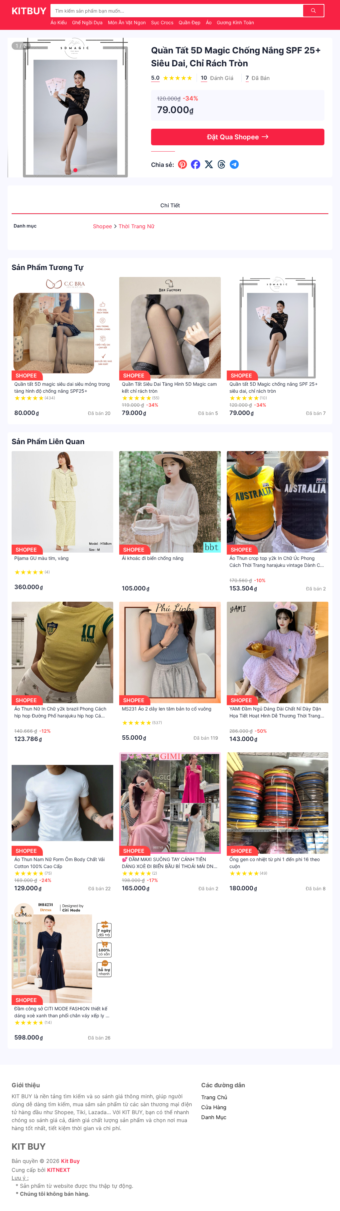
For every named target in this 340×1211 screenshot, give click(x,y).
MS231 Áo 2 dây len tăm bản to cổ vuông (167, 708)
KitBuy (29, 11)
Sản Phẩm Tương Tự (48, 267)
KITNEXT (58, 1170)
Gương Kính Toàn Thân (242, 22)
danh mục (213, 1117)
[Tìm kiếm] (313, 11)
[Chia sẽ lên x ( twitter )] (208, 164)
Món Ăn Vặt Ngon (127, 22)
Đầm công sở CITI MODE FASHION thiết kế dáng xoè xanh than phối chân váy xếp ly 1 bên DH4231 (61, 1015)
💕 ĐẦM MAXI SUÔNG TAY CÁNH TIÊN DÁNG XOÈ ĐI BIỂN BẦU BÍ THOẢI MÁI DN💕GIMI (167, 866)
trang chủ (214, 1097)
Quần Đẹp (190, 22)
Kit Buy (70, 1161)
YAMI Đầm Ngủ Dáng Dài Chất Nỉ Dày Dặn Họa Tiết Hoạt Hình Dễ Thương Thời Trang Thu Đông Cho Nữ (275, 715)
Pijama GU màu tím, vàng (41, 558)
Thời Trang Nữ (136, 226)
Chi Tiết (170, 205)
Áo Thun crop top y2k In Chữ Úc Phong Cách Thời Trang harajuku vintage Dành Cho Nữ (277, 565)
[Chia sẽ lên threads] (221, 164)
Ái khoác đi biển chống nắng (153, 558)
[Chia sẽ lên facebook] (195, 164)
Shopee (103, 226)
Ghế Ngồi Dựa (88, 22)
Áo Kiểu (59, 22)
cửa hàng (213, 1107)
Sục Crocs (163, 22)
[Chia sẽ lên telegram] (234, 164)
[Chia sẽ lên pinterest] (182, 164)
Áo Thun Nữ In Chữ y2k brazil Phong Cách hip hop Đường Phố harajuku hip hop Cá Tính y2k (60, 715)
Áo (209, 22)
